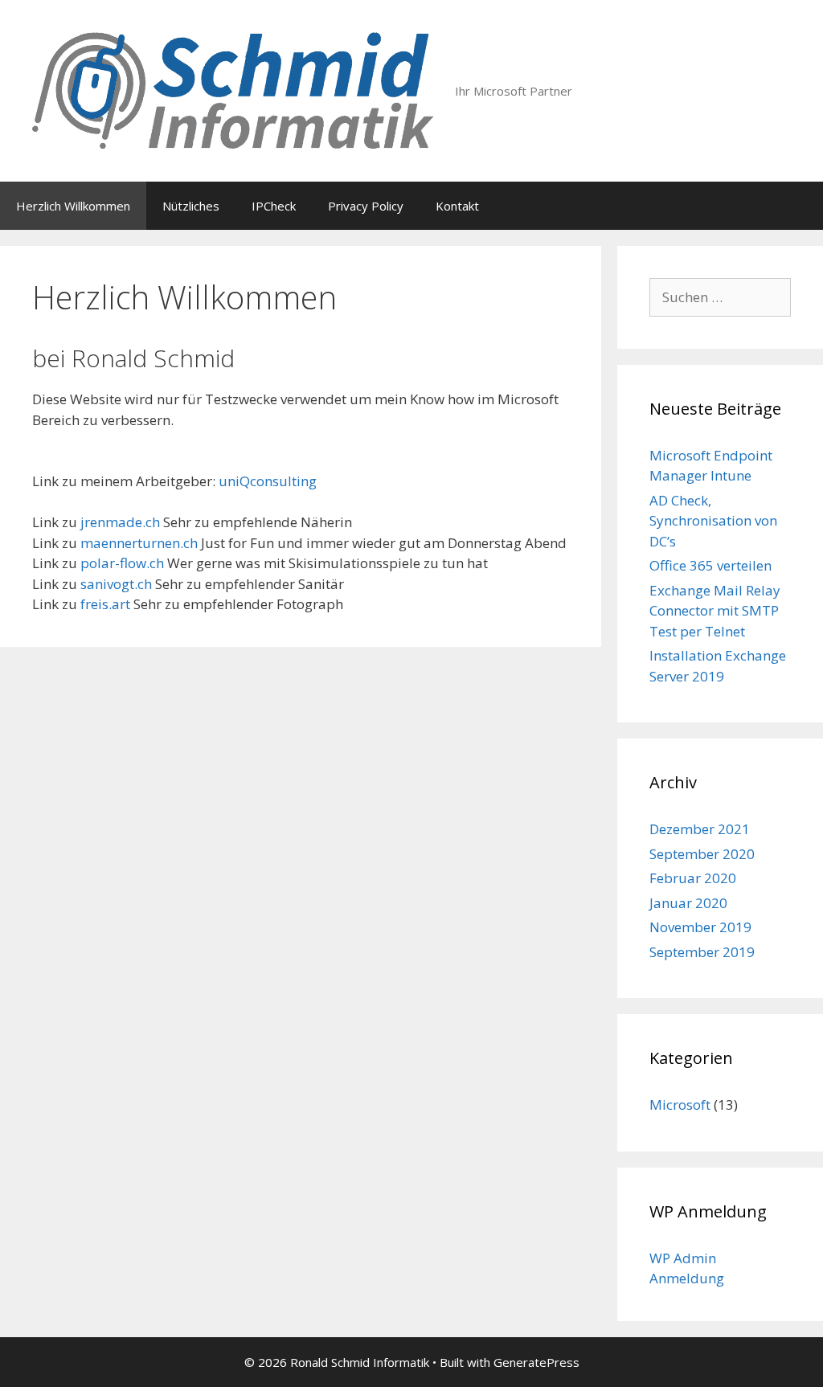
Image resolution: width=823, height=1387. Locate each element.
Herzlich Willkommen (73, 206)
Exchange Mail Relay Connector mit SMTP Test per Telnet (714, 610)
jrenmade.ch (120, 522)
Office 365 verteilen (710, 565)
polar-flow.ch (122, 563)
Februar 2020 (692, 878)
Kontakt (457, 206)
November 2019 (700, 927)
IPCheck (274, 206)
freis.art (105, 604)
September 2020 (702, 854)
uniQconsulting (268, 481)
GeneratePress (536, 1362)
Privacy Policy (365, 206)
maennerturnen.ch (139, 543)
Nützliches (190, 206)
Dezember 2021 (699, 829)
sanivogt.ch (116, 584)
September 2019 (702, 952)
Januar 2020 (688, 903)
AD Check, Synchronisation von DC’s (713, 520)
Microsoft (679, 1104)
